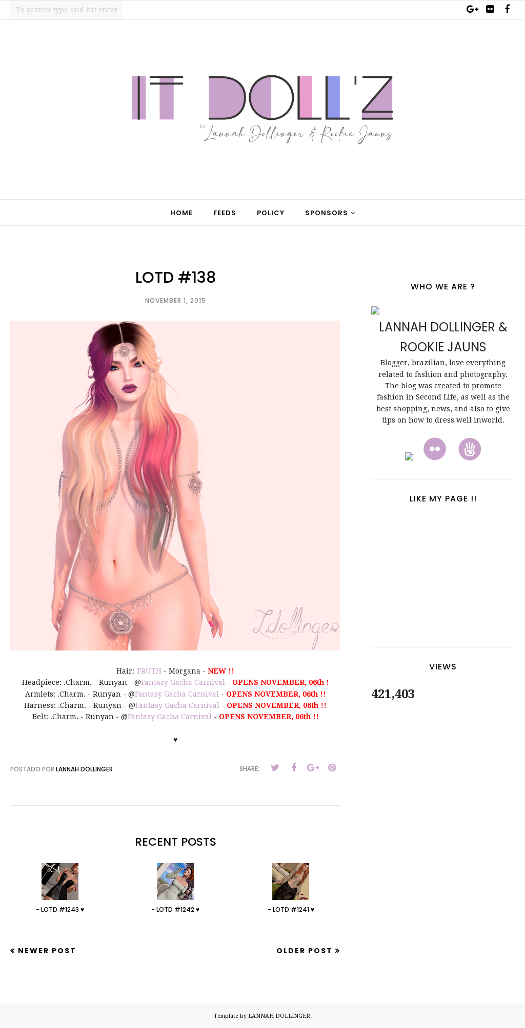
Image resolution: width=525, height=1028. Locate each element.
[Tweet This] (275, 768)
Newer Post (47, 951)
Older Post (304, 951)
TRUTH (148, 671)
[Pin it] (332, 768)
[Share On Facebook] (294, 768)
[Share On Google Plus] (313, 768)
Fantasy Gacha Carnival (183, 682)
